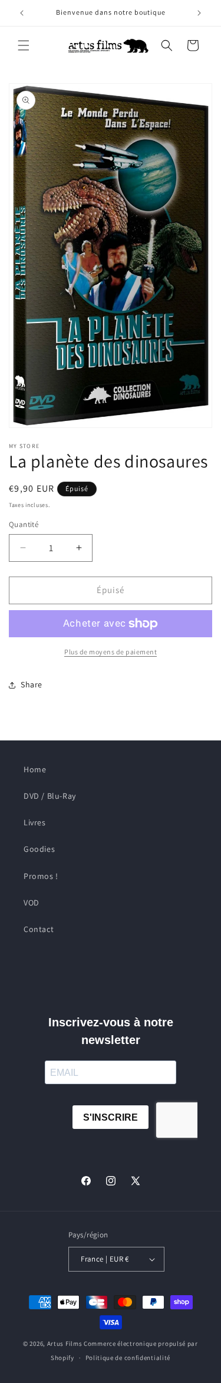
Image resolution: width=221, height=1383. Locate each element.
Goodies (39, 849)
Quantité (23, 524)
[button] (24, 45)
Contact (39, 929)
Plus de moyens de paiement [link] (110, 651)
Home (35, 769)
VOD (31, 902)
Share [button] (31, 684)
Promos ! (41, 876)
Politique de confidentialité (128, 1358)
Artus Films (65, 1343)
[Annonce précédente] (22, 13)
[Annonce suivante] (199, 13)
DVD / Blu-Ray (50, 796)
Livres (35, 822)
